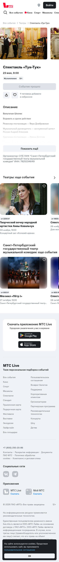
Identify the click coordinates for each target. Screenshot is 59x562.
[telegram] (15, 474)
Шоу (33, 422)
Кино (29, 12)
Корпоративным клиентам (39, 395)
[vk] (6, 474)
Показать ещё (29, 148)
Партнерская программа (43, 406)
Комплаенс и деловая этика (27, 458)
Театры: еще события (18, 177)
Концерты (36, 418)
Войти (49, 5)
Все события (16, 12)
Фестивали (8, 413)
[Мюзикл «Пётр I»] (23, 273)
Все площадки (10, 432)
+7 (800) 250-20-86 (13, 447)
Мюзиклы (47, 12)
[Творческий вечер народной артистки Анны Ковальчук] (23, 199)
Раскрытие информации (27, 452)
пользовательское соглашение (19, 549)
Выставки (7, 418)
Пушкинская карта (12, 404)
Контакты (7, 452)
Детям (34, 427)
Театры (22, 22)
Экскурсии (8, 422)
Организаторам (38, 401)
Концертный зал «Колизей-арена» (17, 232)
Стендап (7, 400)
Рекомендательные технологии (40, 412)
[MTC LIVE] (8, 5)
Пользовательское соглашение (40, 379)
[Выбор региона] (39, 5)
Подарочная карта (12, 409)
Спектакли (8, 395)
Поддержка (36, 389)
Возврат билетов (39, 384)
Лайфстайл (8, 427)
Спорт (37, 12)
